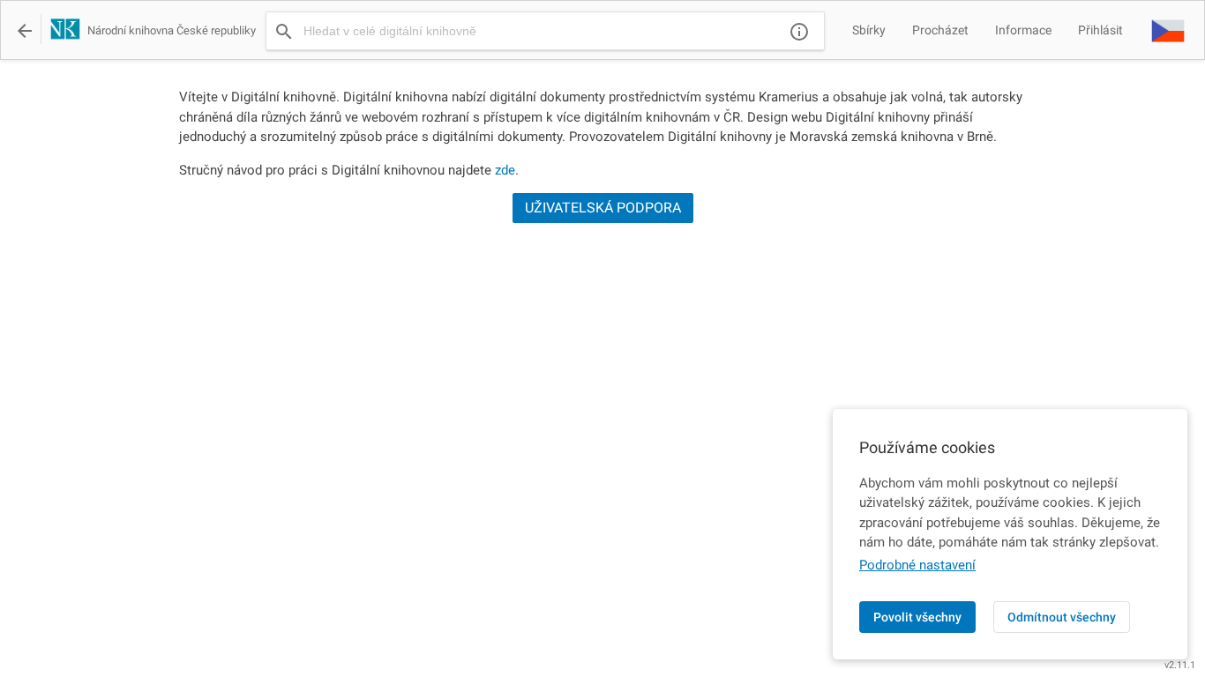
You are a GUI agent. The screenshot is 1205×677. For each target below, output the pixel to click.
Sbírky (869, 30)
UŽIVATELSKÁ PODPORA (603, 207)
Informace (1023, 30)
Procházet (940, 30)
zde (505, 170)
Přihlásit (1100, 30)
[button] (1168, 30)
